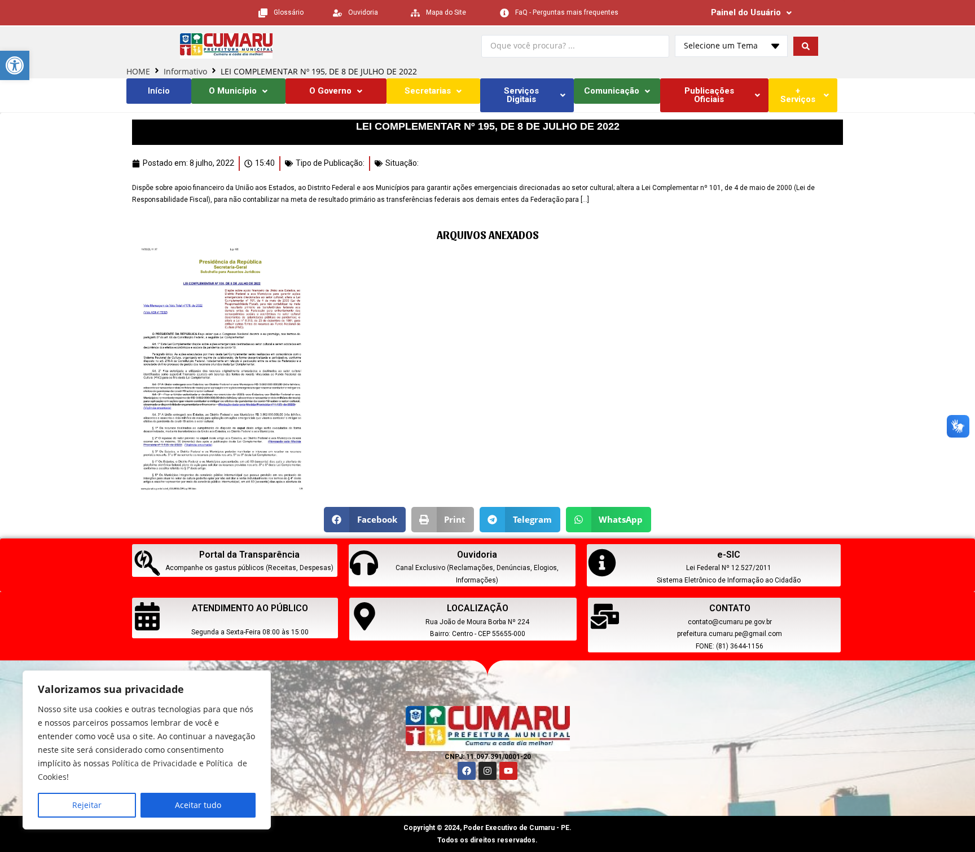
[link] (14, 65)
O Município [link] (233, 91)
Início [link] (159, 91)
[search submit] (805, 46)
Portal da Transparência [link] (249, 554)
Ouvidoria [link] (477, 554)
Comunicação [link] (611, 91)
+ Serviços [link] (797, 95)
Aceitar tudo (198, 805)
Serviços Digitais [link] (521, 95)
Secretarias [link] (428, 91)
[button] (365, 519)
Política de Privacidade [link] (154, 763)
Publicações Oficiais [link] (709, 95)
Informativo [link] (185, 71)
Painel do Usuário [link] (746, 12)
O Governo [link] (330, 91)
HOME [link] (138, 71)
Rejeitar (87, 805)
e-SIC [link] (728, 554)
